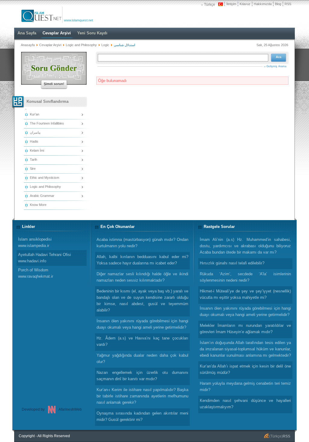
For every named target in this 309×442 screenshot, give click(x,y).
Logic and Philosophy (81, 45)
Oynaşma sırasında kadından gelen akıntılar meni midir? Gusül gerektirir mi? (142, 416)
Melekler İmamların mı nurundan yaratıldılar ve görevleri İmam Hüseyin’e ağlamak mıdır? (245, 328)
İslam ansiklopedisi (35, 242)
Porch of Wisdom (35, 273)
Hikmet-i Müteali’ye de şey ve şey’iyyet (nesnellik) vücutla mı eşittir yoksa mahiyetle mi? (245, 294)
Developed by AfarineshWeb (52, 409)
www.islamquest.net (78, 20)
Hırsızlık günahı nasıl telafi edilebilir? (232, 263)
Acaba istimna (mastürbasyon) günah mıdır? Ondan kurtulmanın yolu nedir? (142, 242)
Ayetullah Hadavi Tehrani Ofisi (44, 257)
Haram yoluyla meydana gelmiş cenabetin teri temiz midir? (245, 386)
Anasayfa (28, 45)
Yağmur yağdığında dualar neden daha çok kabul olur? (142, 358)
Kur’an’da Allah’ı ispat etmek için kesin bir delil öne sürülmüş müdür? (245, 369)
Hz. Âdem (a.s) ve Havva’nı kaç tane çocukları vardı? (142, 341)
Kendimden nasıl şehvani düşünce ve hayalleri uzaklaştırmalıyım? (245, 403)
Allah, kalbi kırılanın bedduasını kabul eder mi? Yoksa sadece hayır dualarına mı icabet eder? (142, 259)
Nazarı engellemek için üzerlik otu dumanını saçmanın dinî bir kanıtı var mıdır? (142, 375)
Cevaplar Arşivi (50, 45)
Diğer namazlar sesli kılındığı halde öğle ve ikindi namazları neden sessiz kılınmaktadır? (142, 277)
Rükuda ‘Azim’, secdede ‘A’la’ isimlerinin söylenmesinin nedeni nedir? (245, 277)
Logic (105, 45)
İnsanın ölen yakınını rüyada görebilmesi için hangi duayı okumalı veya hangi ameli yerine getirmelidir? (245, 311)
